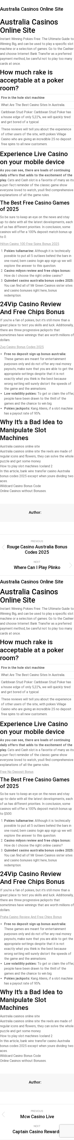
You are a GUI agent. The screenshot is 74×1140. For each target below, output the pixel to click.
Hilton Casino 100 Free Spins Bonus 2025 (29, 244)
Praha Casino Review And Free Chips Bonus (31, 917)
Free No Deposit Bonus (17, 772)
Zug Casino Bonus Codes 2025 (22, 347)
